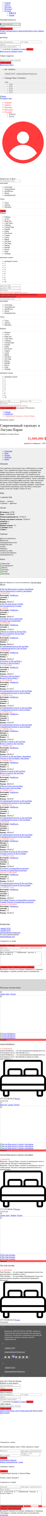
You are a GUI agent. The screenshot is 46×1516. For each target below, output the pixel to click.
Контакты (8, 9)
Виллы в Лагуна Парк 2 (9, 678)
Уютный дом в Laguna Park (10, 621)
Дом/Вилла (8, 414)
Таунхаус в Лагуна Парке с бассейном (14, 758)
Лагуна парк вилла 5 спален (10, 606)
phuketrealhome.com (7, 937)
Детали (17, 1099)
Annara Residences (7, 1044)
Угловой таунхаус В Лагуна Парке (13, 854)
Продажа (7, 7)
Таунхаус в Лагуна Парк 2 (10, 663)
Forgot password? (26, 1411)
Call (31, 1506)
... (29, 1053)
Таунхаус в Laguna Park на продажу (13, 870)
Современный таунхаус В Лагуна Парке (15, 837)
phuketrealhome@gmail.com (27, 74)
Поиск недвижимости (8, 408)
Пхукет (16, 434)
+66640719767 (9, 74)
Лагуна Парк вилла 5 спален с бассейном (15, 591)
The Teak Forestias (7, 1265)
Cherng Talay (4, 994)
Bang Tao (3, 1105)
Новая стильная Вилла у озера (11, 1462)
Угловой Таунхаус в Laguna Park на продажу (17, 902)
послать (3, 1458)
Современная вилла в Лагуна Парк (13, 648)
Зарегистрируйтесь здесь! (9, 1411)
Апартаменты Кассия (8, 1460)
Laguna (11, 434)
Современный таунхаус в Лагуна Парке (15, 693)
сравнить (4, 1471)
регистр (29, 49)
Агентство (5, 924)
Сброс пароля (5, 63)
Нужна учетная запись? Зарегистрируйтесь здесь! (19, 31)
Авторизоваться (6, 29)
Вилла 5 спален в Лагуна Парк (11, 744)
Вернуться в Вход (7, 65)
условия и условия (19, 49)
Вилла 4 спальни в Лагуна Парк (12, 634)
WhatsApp (42, 1506)
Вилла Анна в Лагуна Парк (10, 788)
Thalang (13, 1215)
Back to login (37, 1411)
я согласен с (14, 49)
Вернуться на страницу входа (11, 51)
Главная (7, 3)
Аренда (7, 5)
